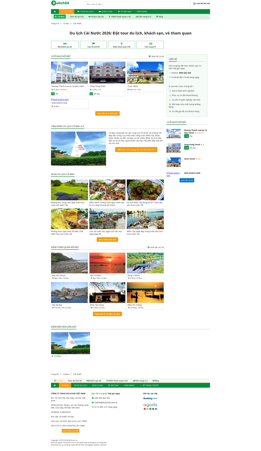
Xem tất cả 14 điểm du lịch (107, 314)
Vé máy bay (126, 11)
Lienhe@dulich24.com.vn (105, 402)
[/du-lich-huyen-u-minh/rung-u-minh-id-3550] (145, 263)
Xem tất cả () (187, 180)
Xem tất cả (157, 56)
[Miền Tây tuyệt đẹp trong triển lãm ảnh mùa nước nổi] (145, 218)
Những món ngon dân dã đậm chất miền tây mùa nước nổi (67, 232)
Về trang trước (150, 385)
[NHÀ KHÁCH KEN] (60, 99)
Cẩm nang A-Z (145, 16)
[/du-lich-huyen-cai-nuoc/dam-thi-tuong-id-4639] (145, 292)
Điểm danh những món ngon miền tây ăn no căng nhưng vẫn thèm (106, 203)
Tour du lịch (86, 11)
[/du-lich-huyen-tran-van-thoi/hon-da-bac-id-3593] (69, 292)
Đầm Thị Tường (135, 305)
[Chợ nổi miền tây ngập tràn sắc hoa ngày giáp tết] (107, 218)
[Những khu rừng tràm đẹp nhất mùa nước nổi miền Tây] (69, 190)
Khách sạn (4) (97, 16)
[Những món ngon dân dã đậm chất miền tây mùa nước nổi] (69, 218)
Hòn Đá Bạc (57, 305)
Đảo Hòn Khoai (58, 275)
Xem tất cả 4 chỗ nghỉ (107, 113)
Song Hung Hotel (97, 86)
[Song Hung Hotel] (107, 83)
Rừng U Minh (134, 275)
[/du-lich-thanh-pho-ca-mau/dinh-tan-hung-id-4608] (107, 292)
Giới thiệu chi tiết (70, 430)
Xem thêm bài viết (107, 239)
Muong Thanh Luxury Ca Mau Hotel (68, 86)
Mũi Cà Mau (95, 275)
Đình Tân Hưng (97, 305)
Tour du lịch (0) (77, 16)
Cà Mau (68, 11)
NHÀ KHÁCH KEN (59, 103)
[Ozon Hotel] (145, 83)
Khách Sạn (107, 11)
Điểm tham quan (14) (121, 16)
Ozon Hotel (133, 86)
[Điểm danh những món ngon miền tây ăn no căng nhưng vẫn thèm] (107, 190)
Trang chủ (55, 23)
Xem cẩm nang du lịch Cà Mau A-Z (137, 149)
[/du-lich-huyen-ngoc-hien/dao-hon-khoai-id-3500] (69, 263)
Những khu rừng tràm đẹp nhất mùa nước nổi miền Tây (67, 203)
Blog (161, 16)
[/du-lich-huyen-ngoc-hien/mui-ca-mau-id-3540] (107, 263)
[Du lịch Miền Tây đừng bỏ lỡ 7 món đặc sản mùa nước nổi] (145, 190)
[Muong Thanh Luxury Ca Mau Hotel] (69, 83)
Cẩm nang (142, 11)
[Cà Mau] (78, 149)
